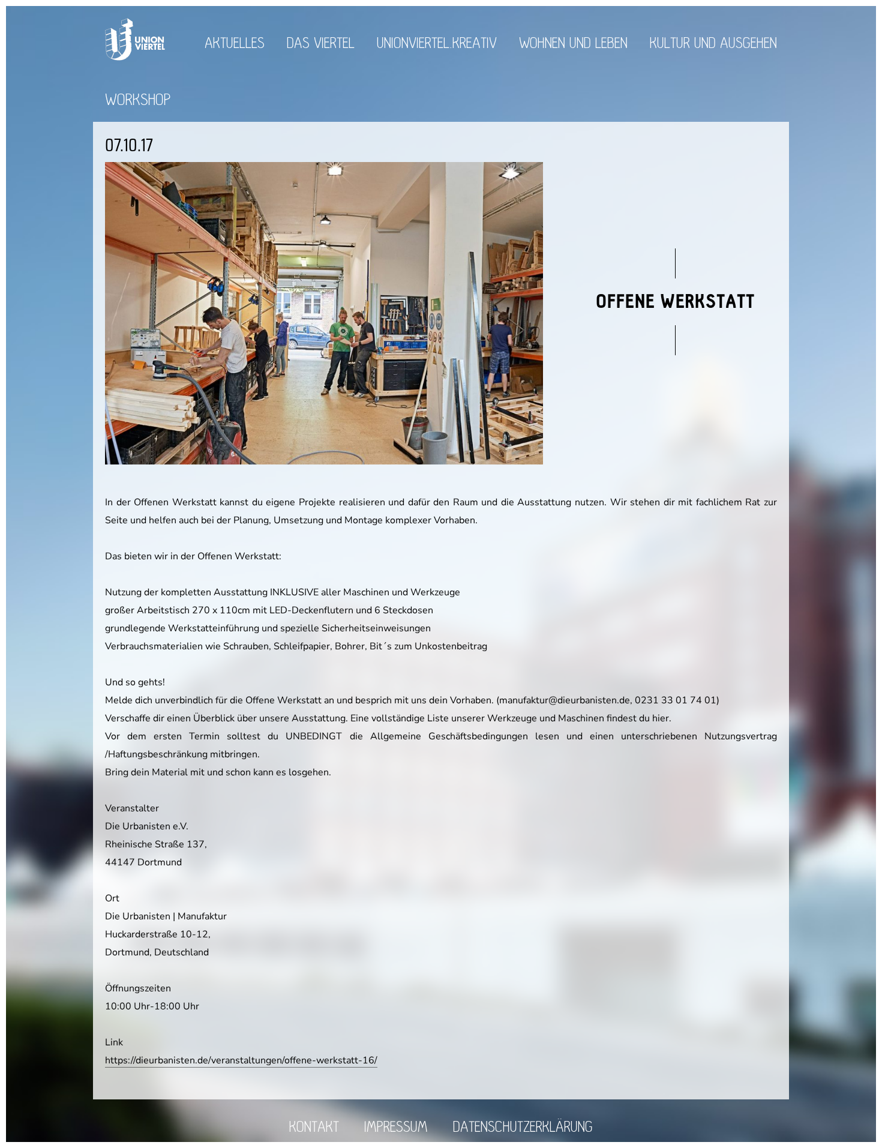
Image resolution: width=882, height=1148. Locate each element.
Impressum (396, 1127)
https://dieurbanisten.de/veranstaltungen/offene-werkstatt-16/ (241, 1060)
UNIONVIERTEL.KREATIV (437, 43)
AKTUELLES (235, 43)
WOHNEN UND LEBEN (573, 43)
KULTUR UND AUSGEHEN (713, 43)
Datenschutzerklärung (523, 1127)
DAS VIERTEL (321, 43)
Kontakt (314, 1127)
